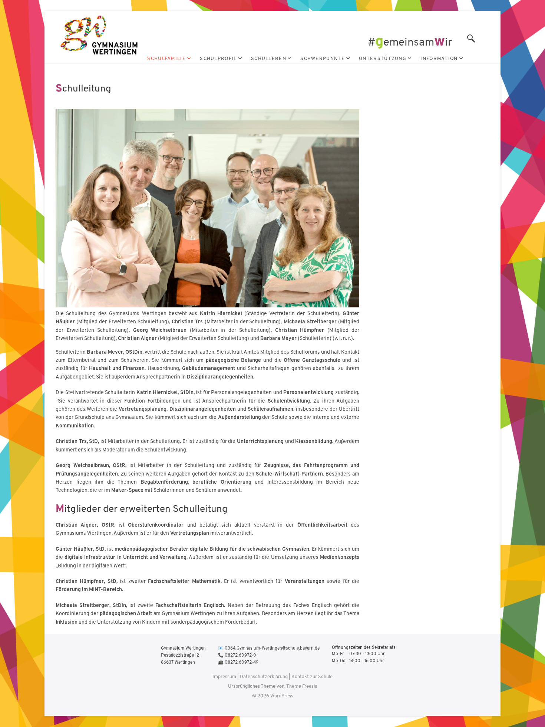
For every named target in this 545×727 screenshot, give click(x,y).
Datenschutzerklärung (264, 676)
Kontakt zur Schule (312, 676)
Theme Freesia (301, 686)
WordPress (281, 696)
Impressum (224, 676)
